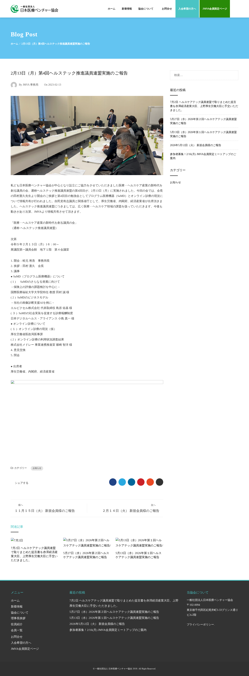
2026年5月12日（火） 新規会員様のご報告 (195, 145)
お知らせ (37, 468)
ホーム (111, 8)
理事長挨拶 (18, 618)
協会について (145, 8)
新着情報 (127, 8)
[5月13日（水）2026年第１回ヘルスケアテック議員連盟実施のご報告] (139, 542)
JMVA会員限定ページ (215, 8)
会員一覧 (17, 630)
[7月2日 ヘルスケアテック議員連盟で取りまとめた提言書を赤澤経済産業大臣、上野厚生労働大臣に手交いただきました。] (17, 540)
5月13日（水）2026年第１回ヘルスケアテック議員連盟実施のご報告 (114, 617)
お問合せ (167, 8)
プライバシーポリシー (200, 624)
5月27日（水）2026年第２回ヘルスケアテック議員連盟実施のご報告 (114, 611)
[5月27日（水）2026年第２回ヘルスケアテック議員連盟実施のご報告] (87, 542)
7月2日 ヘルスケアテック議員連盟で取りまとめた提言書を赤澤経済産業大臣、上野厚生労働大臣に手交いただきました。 (204, 106)
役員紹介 (17, 624)
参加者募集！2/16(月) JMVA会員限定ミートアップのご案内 (107, 629)
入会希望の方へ (187, 8)
